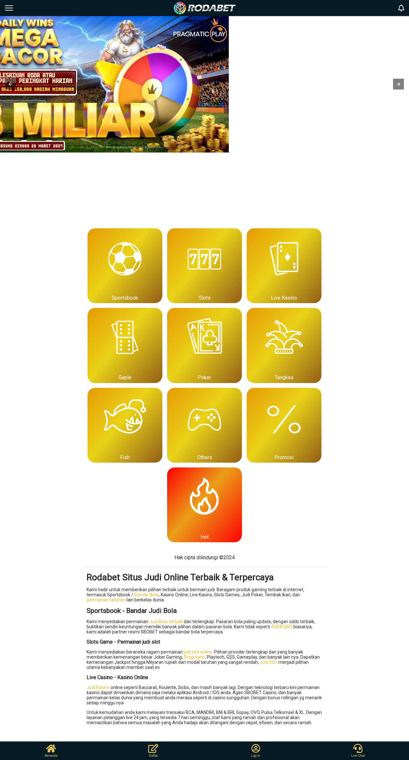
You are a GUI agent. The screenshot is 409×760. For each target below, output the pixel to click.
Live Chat (358, 755)
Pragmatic (194, 657)
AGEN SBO (281, 626)
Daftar (153, 755)
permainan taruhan (106, 599)
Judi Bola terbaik (166, 621)
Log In (255, 755)
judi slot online (198, 651)
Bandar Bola (146, 594)
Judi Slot (268, 662)
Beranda (51, 755)
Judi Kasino (98, 687)
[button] (10, 84)
